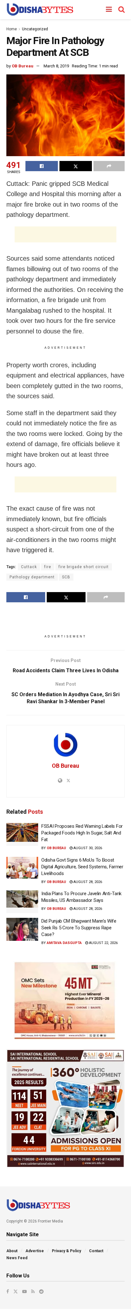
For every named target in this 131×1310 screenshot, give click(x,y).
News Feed (16, 1258)
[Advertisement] (65, 234)
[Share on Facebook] (41, 166)
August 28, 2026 (87, 882)
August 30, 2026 (87, 848)
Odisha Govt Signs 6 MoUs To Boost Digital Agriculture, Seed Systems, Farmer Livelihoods (82, 866)
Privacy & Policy (66, 1251)
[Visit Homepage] (39, 9)
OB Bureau (22, 66)
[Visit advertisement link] (65, 1000)
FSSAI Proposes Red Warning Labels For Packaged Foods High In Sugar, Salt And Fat (82, 832)
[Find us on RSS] (33, 1291)
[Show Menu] (109, 9)
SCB (66, 577)
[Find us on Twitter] (15, 1291)
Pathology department (32, 577)
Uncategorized (35, 29)
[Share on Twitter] (75, 166)
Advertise (34, 1251)
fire (47, 567)
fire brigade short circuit (84, 567)
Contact (96, 1251)
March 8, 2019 (56, 66)
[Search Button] (121, 9)
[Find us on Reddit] (41, 1291)
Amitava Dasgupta (64, 943)
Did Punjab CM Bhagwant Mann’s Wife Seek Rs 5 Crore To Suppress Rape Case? (78, 927)
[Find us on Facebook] (7, 1291)
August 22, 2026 (103, 943)
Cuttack (29, 567)
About (11, 1251)
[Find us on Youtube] (24, 1291)
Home (11, 29)
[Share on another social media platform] (109, 166)
